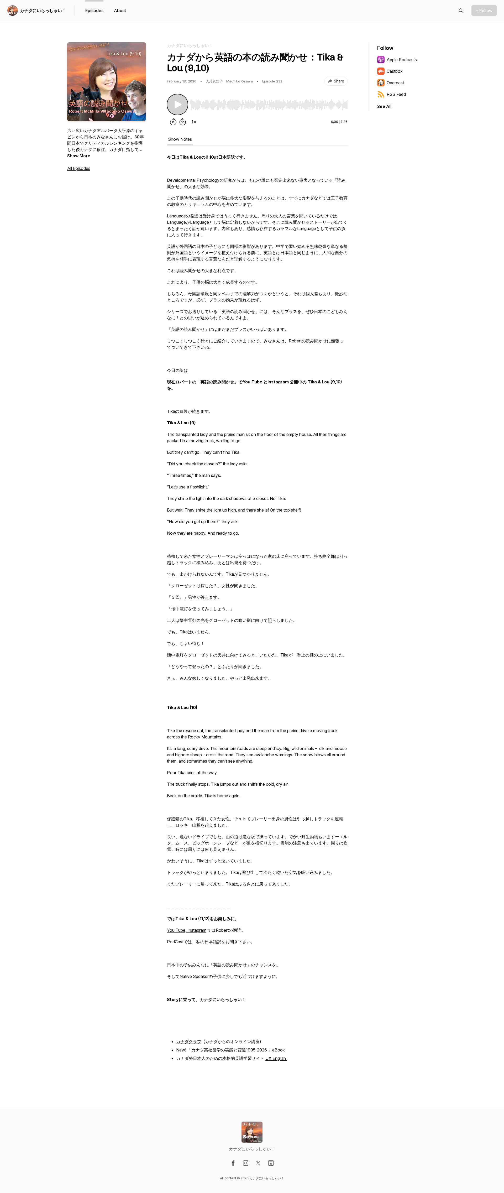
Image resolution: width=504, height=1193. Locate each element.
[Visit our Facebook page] (233, 1163)
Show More (78, 155)
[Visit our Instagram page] (245, 1163)
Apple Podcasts (402, 59)
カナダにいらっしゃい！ (43, 10)
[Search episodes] (461, 10)
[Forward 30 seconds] (182, 122)
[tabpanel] (257, 616)
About (120, 10)
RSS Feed (396, 94)
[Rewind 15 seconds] (173, 122)
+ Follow (484, 10)
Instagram (196, 930)
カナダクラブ (188, 1041)
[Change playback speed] (193, 122)
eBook (278, 1050)
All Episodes (78, 168)
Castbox (395, 71)
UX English (276, 1058)
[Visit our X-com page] (258, 1163)
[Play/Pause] (177, 104)
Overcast (395, 82)
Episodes (94, 10)
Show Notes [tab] (180, 139)
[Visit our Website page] (271, 1163)
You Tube (176, 930)
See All (384, 106)
